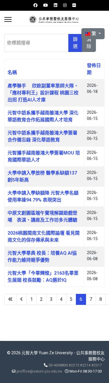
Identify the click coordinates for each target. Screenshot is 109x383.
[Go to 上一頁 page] (21, 299)
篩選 (75, 43)
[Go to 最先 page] (10, 299)
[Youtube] (45, 5)
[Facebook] (35, 5)
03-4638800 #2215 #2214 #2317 (75, 365)
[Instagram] (65, 5)
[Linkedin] (55, 5)
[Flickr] (74, 5)
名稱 (12, 72)
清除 (89, 43)
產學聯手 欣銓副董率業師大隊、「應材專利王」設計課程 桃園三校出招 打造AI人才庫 (43, 93)
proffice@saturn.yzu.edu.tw (39, 371)
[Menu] (8, 19)
